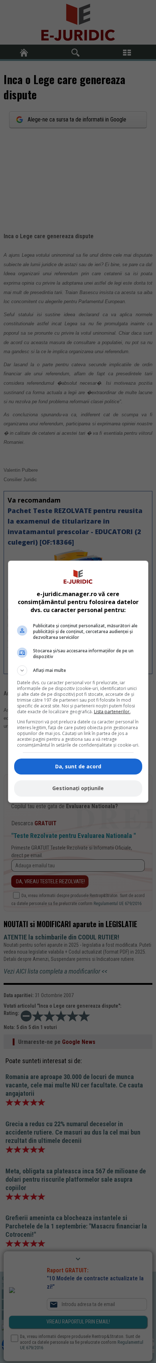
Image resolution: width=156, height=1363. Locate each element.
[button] (78, 670)
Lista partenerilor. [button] (112, 712)
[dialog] (78, 682)
